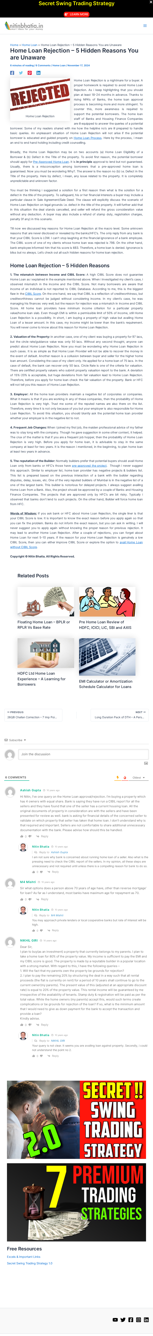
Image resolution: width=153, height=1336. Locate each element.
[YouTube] (115, 1319)
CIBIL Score (33, 294)
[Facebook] (12, 73)
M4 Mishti (57, 915)
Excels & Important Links (23, 1257)
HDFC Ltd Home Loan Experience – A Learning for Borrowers (42, 678)
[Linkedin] (38, 73)
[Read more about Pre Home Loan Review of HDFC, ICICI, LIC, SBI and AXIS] (107, 601)
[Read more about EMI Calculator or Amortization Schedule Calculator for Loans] (107, 657)
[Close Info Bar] (151, 2)
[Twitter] (21, 73)
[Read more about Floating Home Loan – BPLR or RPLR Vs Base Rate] (46, 601)
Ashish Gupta (59, 852)
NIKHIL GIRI (58, 1040)
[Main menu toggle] (145, 26)
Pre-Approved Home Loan (51, 162)
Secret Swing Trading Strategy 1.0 (29, 1263)
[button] (76, 14)
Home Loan (59, 65)
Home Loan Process (88, 138)
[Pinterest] (30, 73)
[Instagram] (138, 1319)
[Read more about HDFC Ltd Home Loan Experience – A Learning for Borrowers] (46, 653)
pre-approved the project (89, 465)
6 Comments (43, 65)
